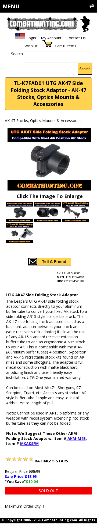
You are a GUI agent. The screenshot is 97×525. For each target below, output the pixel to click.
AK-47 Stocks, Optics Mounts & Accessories (43, 120)
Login (31, 37)
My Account (51, 37)
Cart (58, 45)
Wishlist (31, 45)
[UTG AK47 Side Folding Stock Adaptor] (8, 459)
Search (84, 69)
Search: (17, 53)
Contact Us (76, 37)
